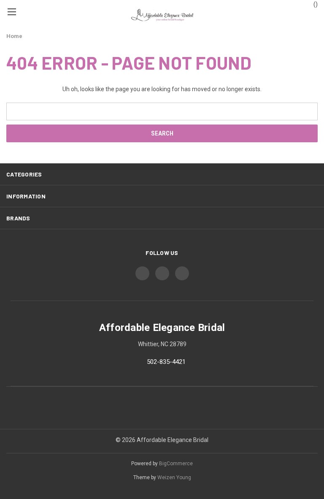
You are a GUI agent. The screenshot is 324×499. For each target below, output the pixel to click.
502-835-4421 (166, 362)
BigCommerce (176, 463)
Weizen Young (174, 477)
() (315, 4)
